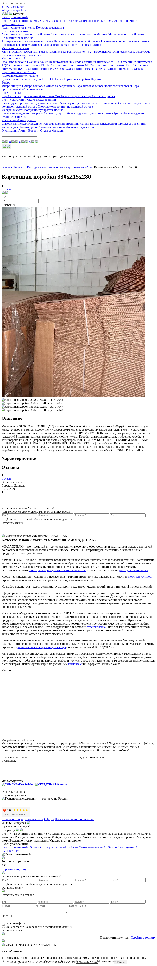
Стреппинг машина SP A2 (19, 72)
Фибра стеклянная (31, 89)
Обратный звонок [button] (13, 3)
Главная (7, 167)
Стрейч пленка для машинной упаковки (28, 96)
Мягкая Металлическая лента (21, 51)
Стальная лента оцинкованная (21, 55)
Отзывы (46, 130)
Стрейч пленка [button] (71, 837)
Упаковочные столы (52, 127)
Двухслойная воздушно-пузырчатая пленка (85, 113)
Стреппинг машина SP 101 (90, 68)
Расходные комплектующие (20, 75)
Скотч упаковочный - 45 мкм (59, 20)
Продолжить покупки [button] (114, 937)
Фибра (6, 82)
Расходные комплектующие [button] (33, 837)
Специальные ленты (15, 31)
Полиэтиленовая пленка (17, 37)
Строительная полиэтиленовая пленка (27, 44)
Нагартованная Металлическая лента (65, 51)
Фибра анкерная (13, 86)
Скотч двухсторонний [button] (122, 837)
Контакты (58, 130)
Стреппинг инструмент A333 (101, 61)
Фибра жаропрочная (59, 86)
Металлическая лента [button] (126, 833)
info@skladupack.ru (14, 10)
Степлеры (125, 123)
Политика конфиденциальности (22, 819)
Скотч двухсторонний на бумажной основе (30, 103)
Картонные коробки (77, 79)
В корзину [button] (8, 204)
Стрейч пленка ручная (100, 96)
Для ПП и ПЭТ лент (50, 79)
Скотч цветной (127, 20)
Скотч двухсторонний (41, 99)
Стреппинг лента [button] (40, 833)
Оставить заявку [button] (12, 522)
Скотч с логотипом (14, 99)
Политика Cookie (87, 962)
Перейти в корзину (14, 869)
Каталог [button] (18, 13)
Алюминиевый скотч (65, 34)
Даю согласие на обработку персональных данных (39, 519)
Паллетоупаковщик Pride (65, 61)
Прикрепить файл (13, 923)
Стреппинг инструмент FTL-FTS (31, 65)
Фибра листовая (84, 86)
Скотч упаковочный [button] (15, 833)
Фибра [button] (56, 837)
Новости (34, 130)
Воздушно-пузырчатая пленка (43, 110)
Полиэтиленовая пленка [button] (95, 833)
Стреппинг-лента (13, 678)
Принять (120, 962)
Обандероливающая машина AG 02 (25, 61)
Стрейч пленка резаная (70, 96)
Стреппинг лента (13, 24)
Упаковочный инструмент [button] (66, 840)
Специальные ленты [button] (65, 833)
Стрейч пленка (11, 92)
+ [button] (40, 201)
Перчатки (97, 79)
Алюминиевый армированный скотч (26, 34)
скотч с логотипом (140, 576)
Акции (23, 130)
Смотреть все (10, 850)
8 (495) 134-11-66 (13, 6)
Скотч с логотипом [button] (94, 837)
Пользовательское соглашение (74, 819)
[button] (3, 193)
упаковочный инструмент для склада (41, 647)
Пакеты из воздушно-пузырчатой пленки (29, 113)
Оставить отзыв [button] (12, 482)
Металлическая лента (15, 48)
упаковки (111, 757)
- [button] (2, 201)
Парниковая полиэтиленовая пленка (125, 41)
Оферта (49, 819)
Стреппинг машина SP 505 (125, 68)
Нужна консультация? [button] (16, 826)
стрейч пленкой (97, 627)
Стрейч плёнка (11, 708)
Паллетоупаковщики (104, 123)
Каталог (19, 167)
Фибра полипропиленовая (112, 86)
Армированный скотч (93, 34)
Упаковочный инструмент (19, 120)
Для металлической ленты (19, 79)
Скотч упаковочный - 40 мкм (98, 20)
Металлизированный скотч (126, 34)
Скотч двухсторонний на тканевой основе (65, 106)
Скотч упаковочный (15, 17)
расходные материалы (133, 570)
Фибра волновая (35, 86)
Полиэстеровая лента (50, 27)
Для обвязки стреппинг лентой (69, 123)
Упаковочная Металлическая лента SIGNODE (120, 51)
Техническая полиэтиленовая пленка (76, 44)
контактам (75, 664)
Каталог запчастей (14, 58)
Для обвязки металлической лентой (25, 123)
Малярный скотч (13, 110)
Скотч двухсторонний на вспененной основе (88, 103)
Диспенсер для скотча (80, 127)
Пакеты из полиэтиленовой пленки (77, 41)
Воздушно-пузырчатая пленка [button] (29, 840)
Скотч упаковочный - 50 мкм (21, 20)
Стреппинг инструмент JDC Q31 (50, 68)
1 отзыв (6, 189)
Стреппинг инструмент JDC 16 (114, 65)
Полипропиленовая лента (19, 27)
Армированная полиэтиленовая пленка (28, 41)
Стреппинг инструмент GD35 (73, 65)
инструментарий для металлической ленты (57, 570)
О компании (10, 130)
